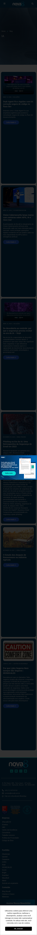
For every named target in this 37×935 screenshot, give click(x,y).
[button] (34, 458)
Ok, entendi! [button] (18, 928)
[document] (18, 467)
